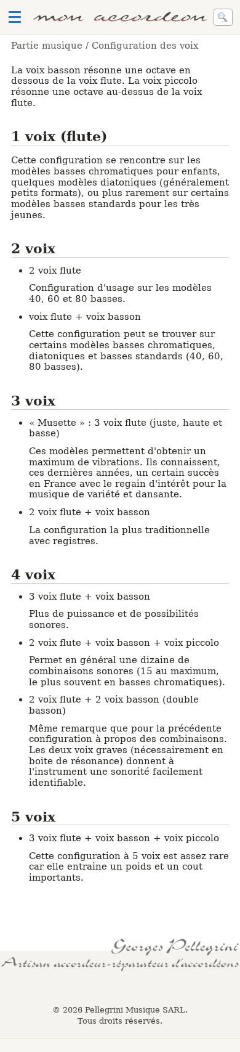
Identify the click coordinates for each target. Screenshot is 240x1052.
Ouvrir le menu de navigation (15, 17)
